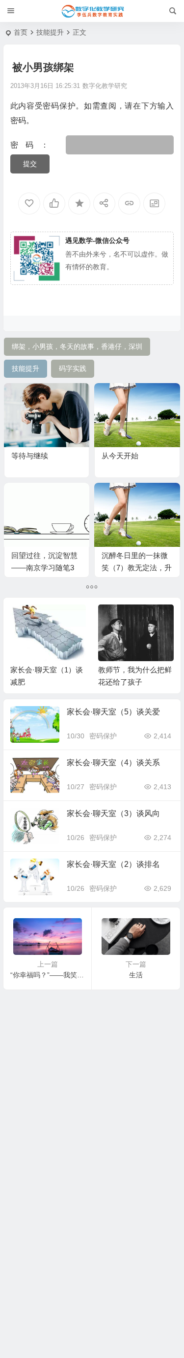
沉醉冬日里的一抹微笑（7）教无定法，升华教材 (137, 567)
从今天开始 (120, 456)
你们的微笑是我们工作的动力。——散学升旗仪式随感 (135, 682)
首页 (20, 32)
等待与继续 (29, 456)
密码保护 (103, 736)
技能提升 (50, 32)
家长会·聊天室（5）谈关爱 (113, 712)
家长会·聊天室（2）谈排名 (113, 864)
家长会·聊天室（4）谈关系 (113, 762)
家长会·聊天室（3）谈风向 (113, 813)
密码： (38, 145)
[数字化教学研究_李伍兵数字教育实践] (92, 11)
